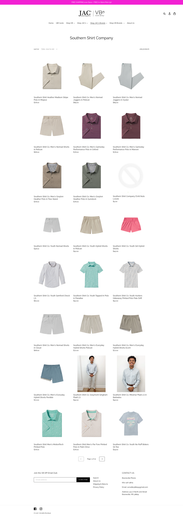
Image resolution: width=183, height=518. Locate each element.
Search (96, 478)
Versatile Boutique (45, 513)
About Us (97, 481)
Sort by (36, 49)
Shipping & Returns (100, 484)
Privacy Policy (98, 487)
